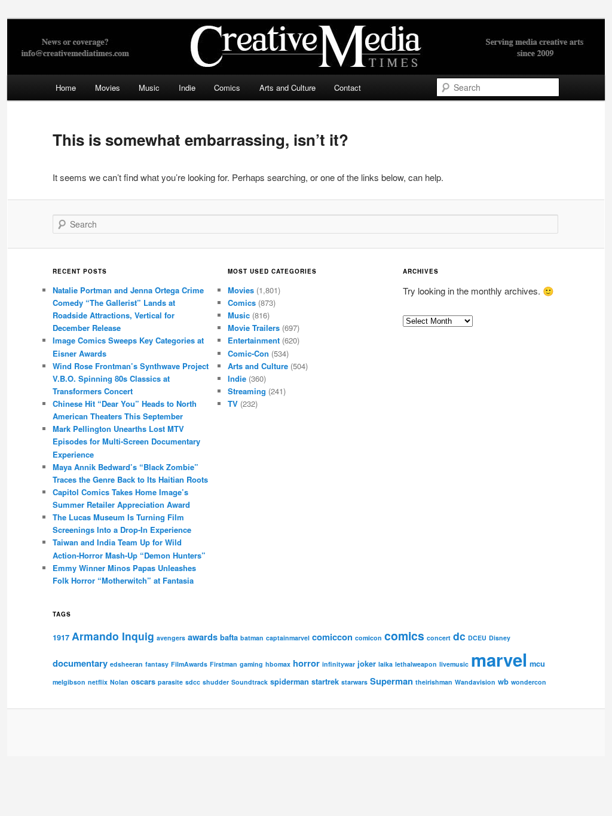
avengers (171, 637)
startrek (325, 681)
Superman (391, 681)
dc (459, 635)
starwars (354, 681)
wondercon (528, 681)
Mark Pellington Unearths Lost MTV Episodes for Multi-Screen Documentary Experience (126, 441)
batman (252, 637)
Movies (107, 87)
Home (66, 87)
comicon (368, 637)
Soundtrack (249, 681)
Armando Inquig (113, 635)
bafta (229, 637)
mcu (537, 663)
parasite (170, 681)
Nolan (119, 681)
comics (404, 635)
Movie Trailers (254, 327)
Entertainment (254, 340)
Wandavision (475, 681)
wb (503, 681)
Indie (187, 87)
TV (233, 403)
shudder (216, 681)
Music (149, 87)
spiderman (289, 681)
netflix (98, 681)
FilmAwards (189, 663)
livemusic (454, 663)
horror (306, 663)
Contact (347, 87)
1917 (61, 637)
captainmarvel (288, 637)
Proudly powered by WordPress (306, 733)
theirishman (433, 681)
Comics (227, 87)
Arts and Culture (287, 87)
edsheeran (126, 663)
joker (366, 663)
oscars (143, 681)
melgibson (69, 681)
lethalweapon (416, 663)
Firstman (223, 663)
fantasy (157, 663)
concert (439, 637)
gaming (251, 663)
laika (385, 663)
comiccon (332, 636)
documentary (80, 663)
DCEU (477, 637)
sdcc (192, 681)
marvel (499, 659)
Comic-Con (248, 353)
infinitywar (338, 663)
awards (203, 636)
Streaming (247, 391)
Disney (499, 637)
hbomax (277, 663)
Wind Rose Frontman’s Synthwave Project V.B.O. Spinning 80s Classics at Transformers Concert (131, 378)
